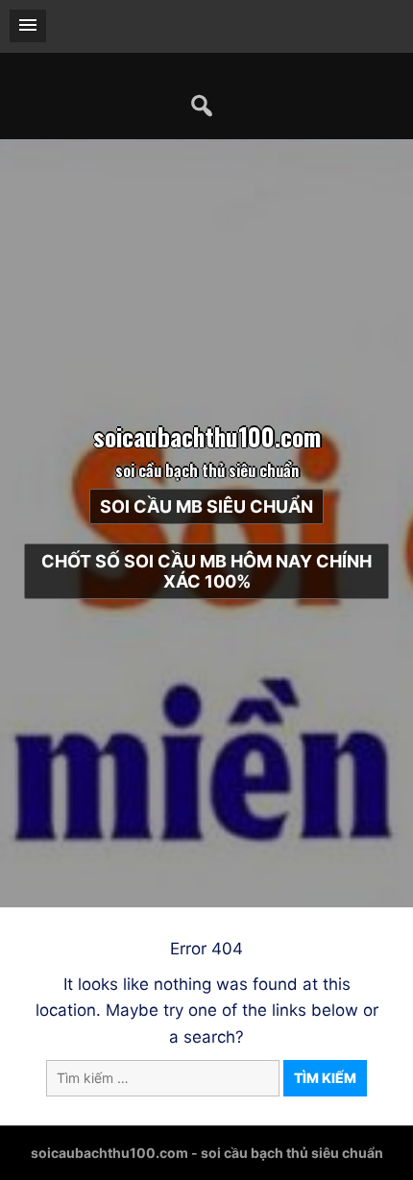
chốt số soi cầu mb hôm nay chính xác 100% (206, 571)
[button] (28, 26)
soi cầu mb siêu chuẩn (206, 506)
